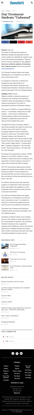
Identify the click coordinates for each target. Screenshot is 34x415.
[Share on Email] (29, 42)
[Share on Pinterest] (21, 42)
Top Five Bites (6, 295)
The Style (28, 375)
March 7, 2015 (14, 270)
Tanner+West (18, 411)
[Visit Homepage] (17, 2)
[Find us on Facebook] (12, 353)
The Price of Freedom (17, 252)
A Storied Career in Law (18, 259)
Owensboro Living (8, 21)
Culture (6, 366)
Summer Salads (6, 302)
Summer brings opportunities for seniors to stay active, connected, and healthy (16, 308)
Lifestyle (6, 380)
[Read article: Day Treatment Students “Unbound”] (5, 246)
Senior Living (17, 371)
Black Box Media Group (16, 410)
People (13, 11)
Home (2, 11)
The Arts (17, 373)
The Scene (28, 372)
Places (17, 368)
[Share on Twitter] (13, 42)
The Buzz (8, 11)
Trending (28, 377)
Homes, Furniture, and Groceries (12, 281)
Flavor (6, 373)
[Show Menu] (2, 2)
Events (6, 368)
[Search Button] (32, 2)
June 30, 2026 (14, 254)
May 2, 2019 (13, 261)
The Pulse (28, 370)
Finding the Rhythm (8, 322)
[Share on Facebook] (5, 42)
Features (6, 371)
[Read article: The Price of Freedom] (5, 254)
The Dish (17, 378)
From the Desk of (6, 376)
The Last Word (28, 366)
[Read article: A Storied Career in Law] (5, 260)
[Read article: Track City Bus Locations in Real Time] (5, 267)
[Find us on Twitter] (17, 353)
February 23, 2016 (20, 21)
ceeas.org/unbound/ (7, 69)
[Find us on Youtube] (21, 353)
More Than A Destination (9, 316)
